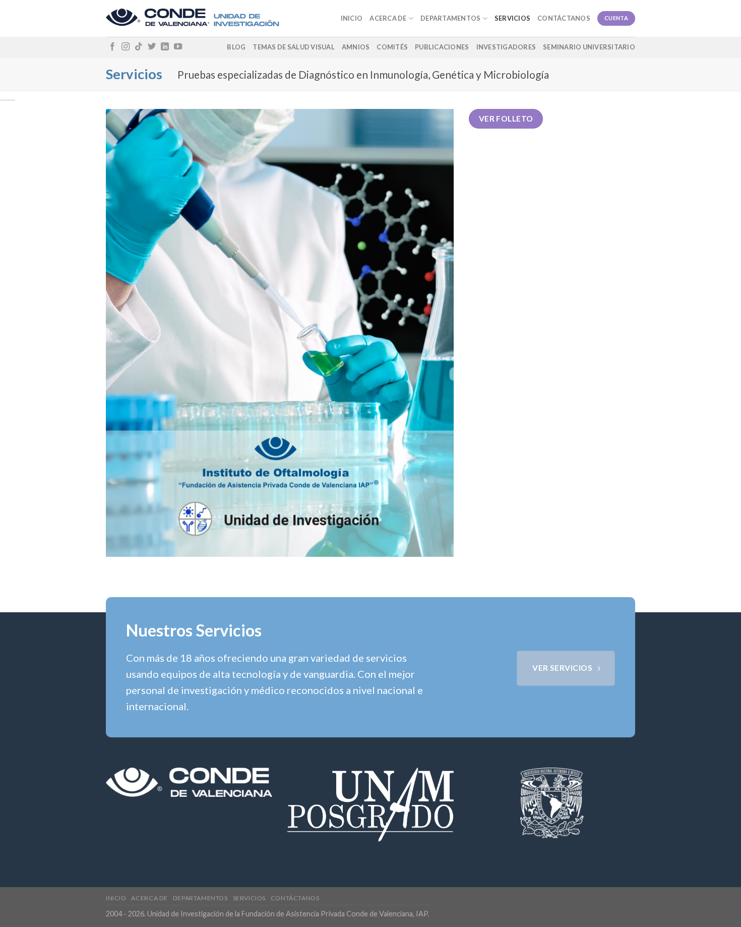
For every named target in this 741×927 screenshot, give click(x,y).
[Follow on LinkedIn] (165, 46)
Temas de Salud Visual (293, 47)
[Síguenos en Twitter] (152, 46)
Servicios (512, 18)
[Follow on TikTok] (139, 46)
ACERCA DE (387, 18)
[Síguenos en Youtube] (178, 46)
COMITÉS (392, 47)
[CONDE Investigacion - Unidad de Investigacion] (192, 19)
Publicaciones (442, 47)
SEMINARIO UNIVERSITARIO (589, 47)
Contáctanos (563, 18)
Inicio (352, 18)
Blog (236, 47)
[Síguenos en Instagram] (125, 46)
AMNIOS (356, 47)
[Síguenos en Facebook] (112, 46)
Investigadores (506, 47)
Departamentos (450, 18)
